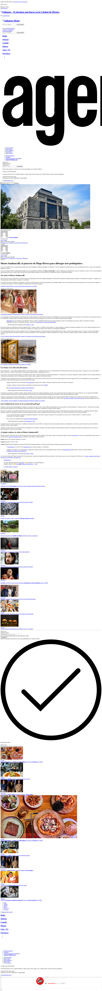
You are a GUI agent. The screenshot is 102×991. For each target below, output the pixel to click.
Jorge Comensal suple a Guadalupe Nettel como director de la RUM (17, 566)
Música (5, 46)
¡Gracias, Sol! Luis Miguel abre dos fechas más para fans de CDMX (17, 502)
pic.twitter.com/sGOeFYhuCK (27, 388)
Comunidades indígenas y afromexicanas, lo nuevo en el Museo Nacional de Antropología (22, 314)
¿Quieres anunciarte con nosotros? (13, 158)
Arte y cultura (4, 240)
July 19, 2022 (29, 390)
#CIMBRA (9, 451)
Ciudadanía (3, 483)
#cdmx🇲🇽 (18, 464)
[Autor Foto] (4, 237)
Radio (4, 36)
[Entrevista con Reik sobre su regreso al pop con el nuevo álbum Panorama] (10, 596)
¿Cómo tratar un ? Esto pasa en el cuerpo (14, 885)
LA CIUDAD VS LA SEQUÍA (19, 1)
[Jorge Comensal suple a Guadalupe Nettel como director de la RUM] (10, 564)
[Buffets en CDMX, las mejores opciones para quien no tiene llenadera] (10, 611)
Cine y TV (6, 50)
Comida (5, 43)
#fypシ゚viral (33, 464)
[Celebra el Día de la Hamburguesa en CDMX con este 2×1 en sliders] (10, 626)
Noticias (5, 39)
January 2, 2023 (29, 453)
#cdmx (22, 462)
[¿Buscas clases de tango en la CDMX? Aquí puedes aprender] (10, 549)
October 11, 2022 (30, 324)
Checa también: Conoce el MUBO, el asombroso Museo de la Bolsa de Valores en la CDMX (23, 400)
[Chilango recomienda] (12, 759)
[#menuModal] (3, 17)
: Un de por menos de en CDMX (22, 762)
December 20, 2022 (30, 421)
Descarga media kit (9, 155)
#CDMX (46, 385)
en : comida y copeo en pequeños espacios (15, 779)
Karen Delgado (14, 237)
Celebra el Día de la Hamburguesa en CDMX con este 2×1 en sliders (17, 629)
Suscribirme (19, 166)
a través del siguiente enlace (15, 436)
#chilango (23, 464)
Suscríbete (7, 157)
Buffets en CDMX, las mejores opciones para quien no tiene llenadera (17, 614)
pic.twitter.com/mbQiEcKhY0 (31, 418)
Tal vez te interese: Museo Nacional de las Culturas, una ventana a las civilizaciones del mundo (23, 336)
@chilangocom (7, 460)
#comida (28, 464)
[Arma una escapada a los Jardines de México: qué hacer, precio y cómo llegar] (10, 531)
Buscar (16, 183)
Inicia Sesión (7, 15)
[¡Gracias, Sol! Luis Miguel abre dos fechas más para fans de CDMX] (10, 499)
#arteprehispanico (67, 449)
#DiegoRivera (10, 320)
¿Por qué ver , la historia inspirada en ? (17, 794)
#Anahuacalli (39, 322)
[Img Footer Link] (5, 948)
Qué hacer (6, 53)
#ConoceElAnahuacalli (13, 388)
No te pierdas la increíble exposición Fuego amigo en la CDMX (16, 364)
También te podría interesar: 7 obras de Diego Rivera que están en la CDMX (19, 286)
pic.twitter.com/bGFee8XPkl (49, 322)
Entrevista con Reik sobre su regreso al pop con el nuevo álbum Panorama (18, 599)
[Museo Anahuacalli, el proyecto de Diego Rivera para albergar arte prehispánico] (10, 852)
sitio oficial (75, 435)
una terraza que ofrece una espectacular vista (74, 398)
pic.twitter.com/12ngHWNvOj (19, 451)
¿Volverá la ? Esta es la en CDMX (21, 900)
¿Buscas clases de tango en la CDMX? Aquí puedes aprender (15, 551)
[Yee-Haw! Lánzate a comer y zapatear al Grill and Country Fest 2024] (10, 514)
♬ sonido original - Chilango (10, 466)
